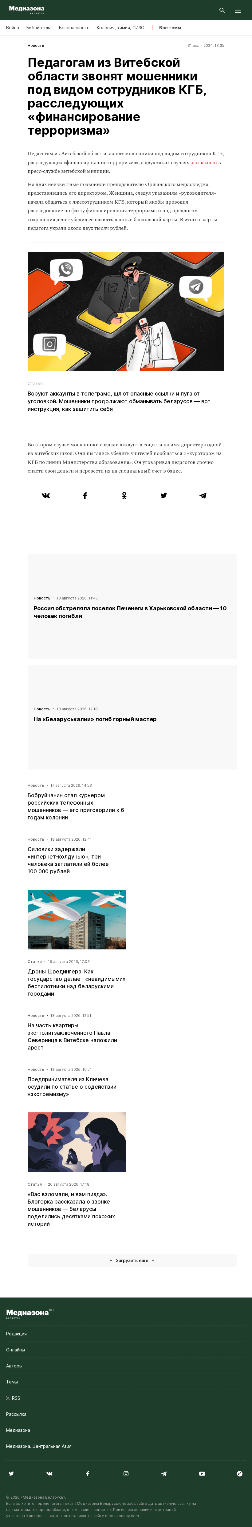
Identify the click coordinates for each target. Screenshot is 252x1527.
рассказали (204, 163)
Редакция (16, 1333)
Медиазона (18, 1430)
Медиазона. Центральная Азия (39, 1446)
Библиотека (39, 27)
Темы (12, 1381)
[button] (238, 10)
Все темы (170, 27)
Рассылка (16, 1414)
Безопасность (74, 27)
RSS (15, 1398)
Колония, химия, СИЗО (120, 27)
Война (12, 27)
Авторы (14, 1365)
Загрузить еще (132, 1260)
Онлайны (15, 1349)
